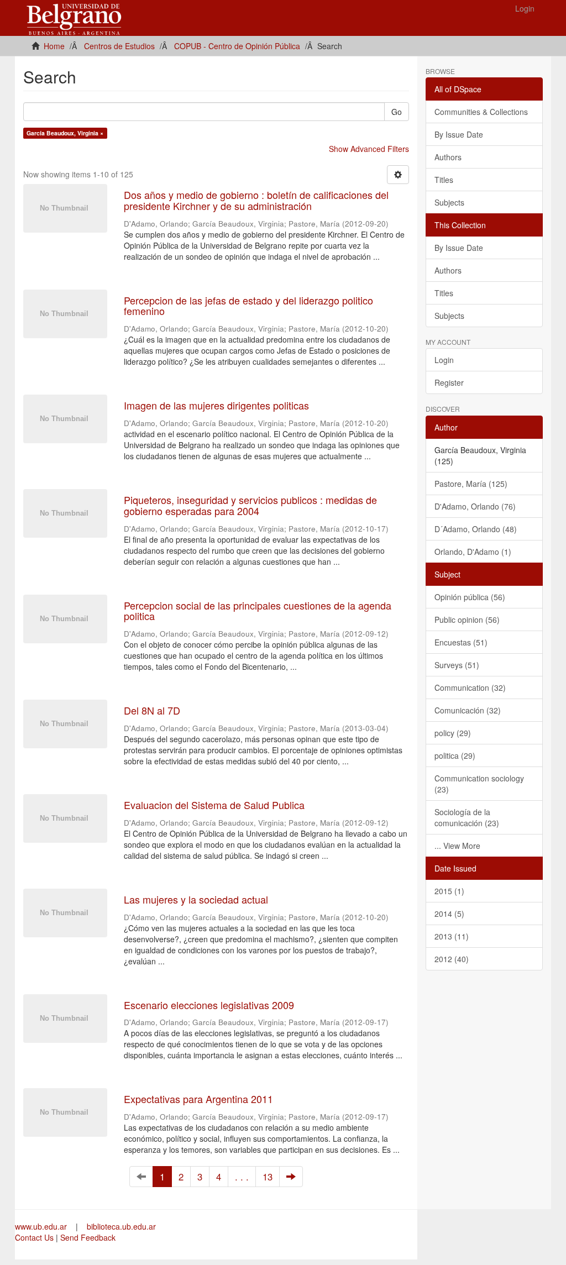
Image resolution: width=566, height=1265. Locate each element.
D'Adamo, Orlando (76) (475, 506)
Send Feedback (88, 1237)
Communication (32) (470, 687)
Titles (443, 179)
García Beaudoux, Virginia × (65, 133)
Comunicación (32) (467, 710)
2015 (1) (449, 890)
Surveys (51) (456, 664)
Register (449, 382)
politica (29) (454, 755)
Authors (448, 156)
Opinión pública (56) (469, 596)
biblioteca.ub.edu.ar (121, 1226)
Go (396, 111)
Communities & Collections (481, 111)
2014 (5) (449, 913)
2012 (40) (451, 958)
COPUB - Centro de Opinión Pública (237, 45)
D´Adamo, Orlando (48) (475, 528)
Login (444, 359)
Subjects (449, 202)
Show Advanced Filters (369, 148)
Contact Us (34, 1237)
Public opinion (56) (467, 619)
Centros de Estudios (119, 45)
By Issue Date (458, 134)
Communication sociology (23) (479, 784)
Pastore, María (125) (470, 483)
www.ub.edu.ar (42, 1226)
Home (54, 45)
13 (267, 1176)
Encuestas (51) (461, 642)
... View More (457, 845)
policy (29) (452, 732)
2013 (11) (451, 936)
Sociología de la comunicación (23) (466, 817)
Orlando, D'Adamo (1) (472, 551)
